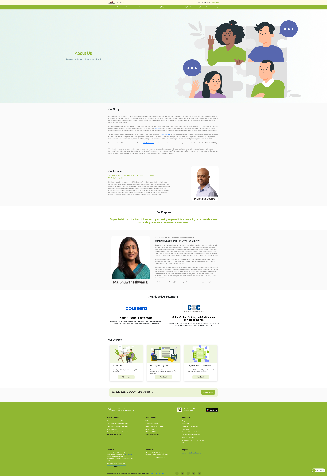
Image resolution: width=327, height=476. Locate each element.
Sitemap (184, 443)
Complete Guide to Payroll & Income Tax (118, 432)
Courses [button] (111, 7)
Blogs (183, 421)
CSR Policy (117, 466)
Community (209, 7)
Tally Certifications (148, 143)
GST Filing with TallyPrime (152, 423)
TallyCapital (207, 2)
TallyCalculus (185, 423)
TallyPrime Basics (149, 429)
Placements (185, 429)
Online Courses (165, 135)
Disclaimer (162, 473)
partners (157, 128)
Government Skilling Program (190, 426)
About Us (138, 7)
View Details (126, 377)
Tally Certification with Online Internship (117, 423)
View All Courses (208, 392)
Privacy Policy (153, 473)
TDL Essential (148, 421)
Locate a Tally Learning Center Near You (193, 440)
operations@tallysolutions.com (191, 453)
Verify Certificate (188, 7)
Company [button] (120, 2)
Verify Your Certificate (188, 437)
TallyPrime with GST (150, 432)
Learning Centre (199, 7)
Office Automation (112, 429)
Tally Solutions (128, 454)
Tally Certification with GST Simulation (117, 426)
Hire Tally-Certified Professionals (191, 434)
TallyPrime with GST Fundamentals (154, 426)
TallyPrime (200, 2)
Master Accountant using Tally (115, 421)
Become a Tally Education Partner (191, 432)
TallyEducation (215, 2)
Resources (129, 7)
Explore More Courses (114, 434)
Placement (120, 7)
